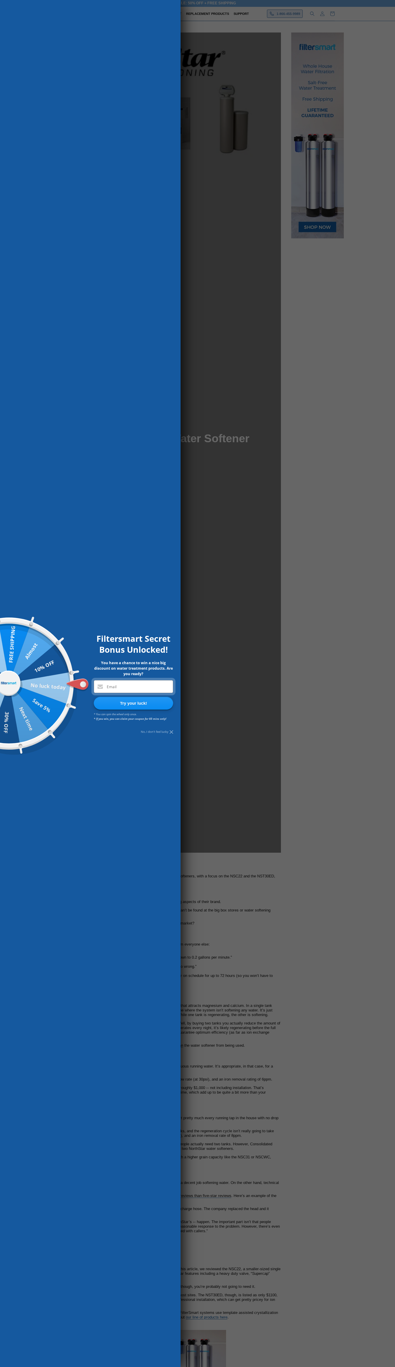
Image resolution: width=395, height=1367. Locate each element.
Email (112, 687)
